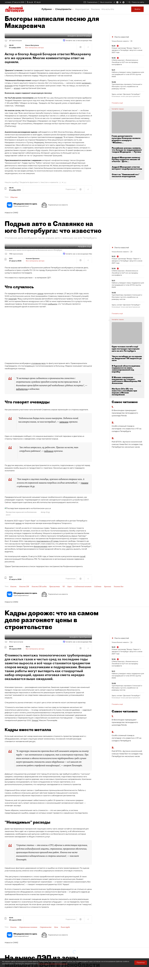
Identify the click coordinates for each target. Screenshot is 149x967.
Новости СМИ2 (11, 213)
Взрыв (69, 586)
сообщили (52, 304)
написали (63, 421)
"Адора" (35, 720)
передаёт (12, 299)
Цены (56, 927)
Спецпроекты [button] (63, 9)
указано (84, 482)
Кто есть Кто (108, 9)
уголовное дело (38, 363)
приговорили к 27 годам (47, 541)
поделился (48, 451)
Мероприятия (82, 9)
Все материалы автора (34, 48)
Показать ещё (117, 103)
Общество (14, 197)
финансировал (40, 546)
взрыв (40, 293)
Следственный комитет (82, 586)
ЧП (64, 586)
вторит (17, 88)
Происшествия (54, 586)
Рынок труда (65, 927)
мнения (58, 137)
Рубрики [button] (47, 9)
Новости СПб (24, 586)
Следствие (97, 586)
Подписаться (92, 2)
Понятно (141, 963)
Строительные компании (28, 927)
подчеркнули (22, 389)
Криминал (107, 586)
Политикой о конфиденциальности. (53, 964)
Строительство (45, 927)
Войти (137, 9)
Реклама (95, 9)
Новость (13, 586)
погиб (82, 556)
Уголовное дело (118, 586)
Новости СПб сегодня (39, 586)
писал (68, 546)
